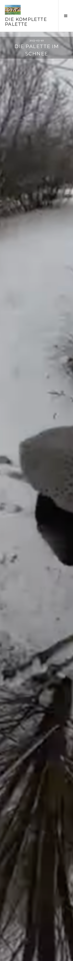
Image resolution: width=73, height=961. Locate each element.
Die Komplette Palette (26, 22)
